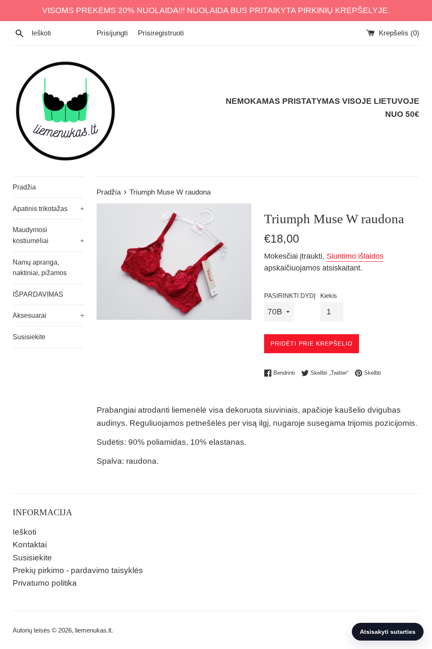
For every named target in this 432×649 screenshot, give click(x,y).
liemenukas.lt (93, 630)
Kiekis (328, 295)
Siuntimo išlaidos (355, 256)
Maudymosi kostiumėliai (48, 235)
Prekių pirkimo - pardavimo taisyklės (78, 570)
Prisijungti (112, 33)
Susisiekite (29, 337)
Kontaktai (30, 544)
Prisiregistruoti (161, 33)
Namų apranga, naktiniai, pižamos (40, 268)
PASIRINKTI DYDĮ (290, 295)
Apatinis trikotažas (48, 208)
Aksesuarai (48, 315)
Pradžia (24, 187)
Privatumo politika (45, 583)
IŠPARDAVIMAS (38, 294)
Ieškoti (24, 531)
